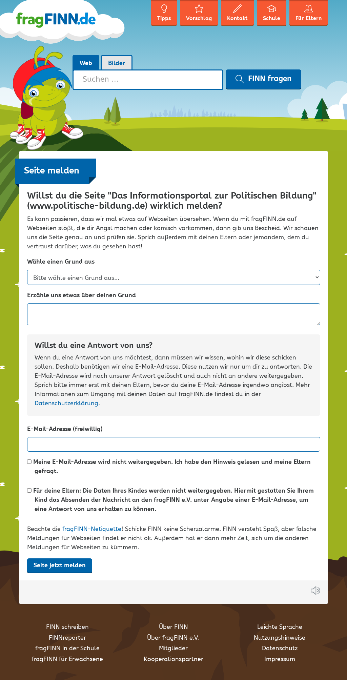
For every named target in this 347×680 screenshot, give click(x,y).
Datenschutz (280, 648)
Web (86, 63)
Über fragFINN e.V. (173, 638)
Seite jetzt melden (60, 565)
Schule (271, 18)
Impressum (279, 659)
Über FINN (173, 627)
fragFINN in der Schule (67, 648)
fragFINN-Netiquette (91, 529)
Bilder (116, 63)
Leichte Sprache (279, 627)
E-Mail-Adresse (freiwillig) (65, 429)
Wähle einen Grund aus (61, 262)
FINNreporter (67, 638)
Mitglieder (173, 648)
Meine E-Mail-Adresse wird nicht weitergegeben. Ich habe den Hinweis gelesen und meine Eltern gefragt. (171, 467)
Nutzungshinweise (279, 638)
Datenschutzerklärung (66, 403)
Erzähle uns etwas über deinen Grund (81, 295)
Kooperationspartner (173, 659)
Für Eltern (308, 18)
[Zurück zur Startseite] (72, 27)
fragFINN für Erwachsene (67, 659)
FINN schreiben (67, 627)
